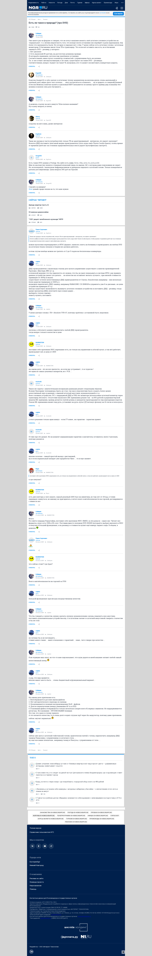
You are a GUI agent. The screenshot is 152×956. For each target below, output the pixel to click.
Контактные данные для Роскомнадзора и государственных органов (53, 898)
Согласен (118, 14)
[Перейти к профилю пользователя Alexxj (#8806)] (31, 118)
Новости (52, 2)
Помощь (33, 889)
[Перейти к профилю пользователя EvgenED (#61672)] (31, 75)
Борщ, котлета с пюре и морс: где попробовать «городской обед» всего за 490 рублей (70, 782)
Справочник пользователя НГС (42, 832)
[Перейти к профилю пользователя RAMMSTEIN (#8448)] (31, 344)
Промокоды (108, 2)
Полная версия (35, 828)
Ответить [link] (32, 66)
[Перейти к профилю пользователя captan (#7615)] (31, 263)
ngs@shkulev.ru (56, 914)
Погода (59, 2)
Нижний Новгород (37, 865)
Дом (66, 2)
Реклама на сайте (36, 878)
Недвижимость (33, 2)
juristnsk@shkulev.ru (84, 916)
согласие (102, 13)
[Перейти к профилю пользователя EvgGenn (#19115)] (31, 135)
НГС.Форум (32, 19)
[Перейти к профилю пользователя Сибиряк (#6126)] (31, 35)
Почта (72, 2)
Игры (116, 2)
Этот (31, 189)
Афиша (87, 2)
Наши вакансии (35, 886)
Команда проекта (37, 882)
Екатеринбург (35, 862)
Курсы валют (96, 2)
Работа (43, 2)
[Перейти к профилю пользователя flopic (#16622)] (31, 470)
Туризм (79, 2)
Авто (39, 19)
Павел (31, 231)
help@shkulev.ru (46, 918)
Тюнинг (45, 19)
